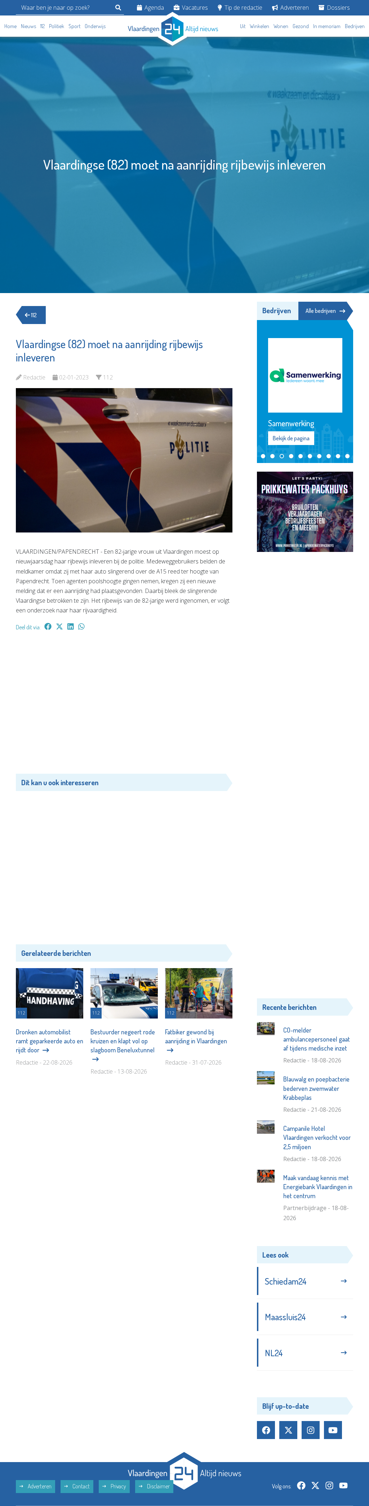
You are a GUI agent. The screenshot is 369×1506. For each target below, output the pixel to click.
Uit (242, 26)
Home (10, 26)
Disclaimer (158, 1486)
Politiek (56, 26)
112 (42, 26)
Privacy (118, 1486)
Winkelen (259, 26)
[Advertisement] (124, 706)
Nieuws (28, 26)
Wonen (281, 26)
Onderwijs (95, 26)
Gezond (301, 26)
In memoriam (327, 26)
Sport (74, 26)
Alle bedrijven (321, 310)
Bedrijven (355, 26)
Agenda (153, 8)
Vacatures (194, 8)
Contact (80, 1486)
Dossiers (337, 8)
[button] (263, 456)
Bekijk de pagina (290, 438)
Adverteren (294, 8)
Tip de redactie (242, 8)
